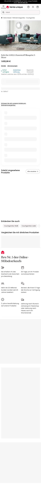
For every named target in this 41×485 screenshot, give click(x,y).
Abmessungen (12, 66)
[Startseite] (1, 17)
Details (3, 66)
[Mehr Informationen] (33, 74)
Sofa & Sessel (7, 18)
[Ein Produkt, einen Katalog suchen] (3, 12)
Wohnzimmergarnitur (18, 18)
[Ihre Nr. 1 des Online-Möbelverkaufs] (14, 7)
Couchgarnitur (30, 18)
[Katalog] (3, 6)
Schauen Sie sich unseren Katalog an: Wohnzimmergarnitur (13, 104)
